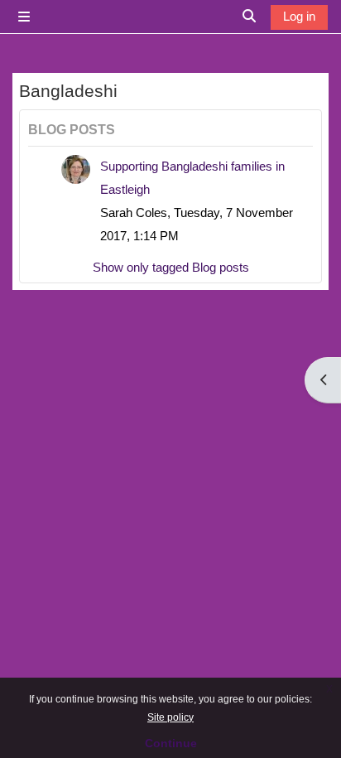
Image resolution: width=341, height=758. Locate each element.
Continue (171, 743)
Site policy (170, 717)
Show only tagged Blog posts (171, 267)
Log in (299, 16)
